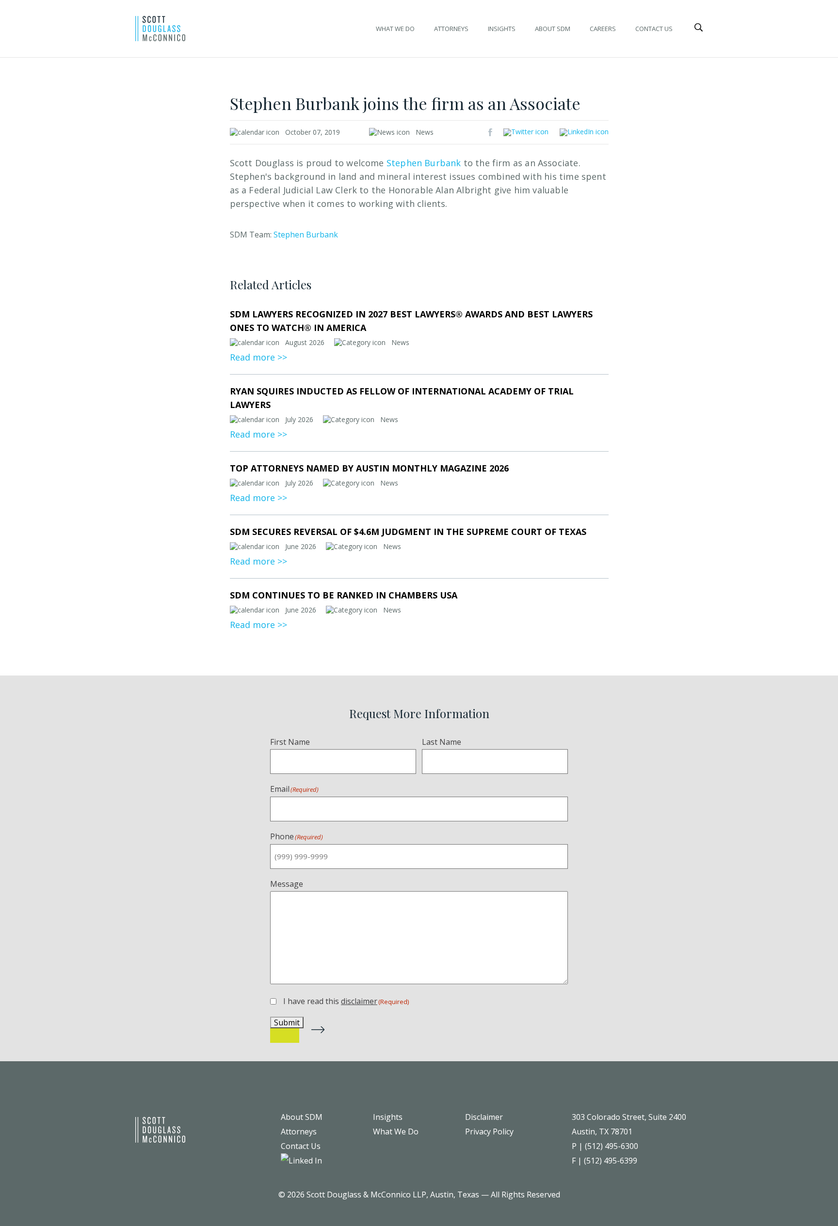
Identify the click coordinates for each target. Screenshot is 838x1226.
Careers (603, 28)
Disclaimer (484, 1117)
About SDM (552, 28)
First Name (290, 742)
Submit (287, 1022)
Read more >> (258, 357)
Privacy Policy (489, 1131)
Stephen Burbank (306, 234)
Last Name (441, 742)
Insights (502, 28)
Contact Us (654, 28)
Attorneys (451, 28)
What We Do (395, 28)
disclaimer (359, 1001)
